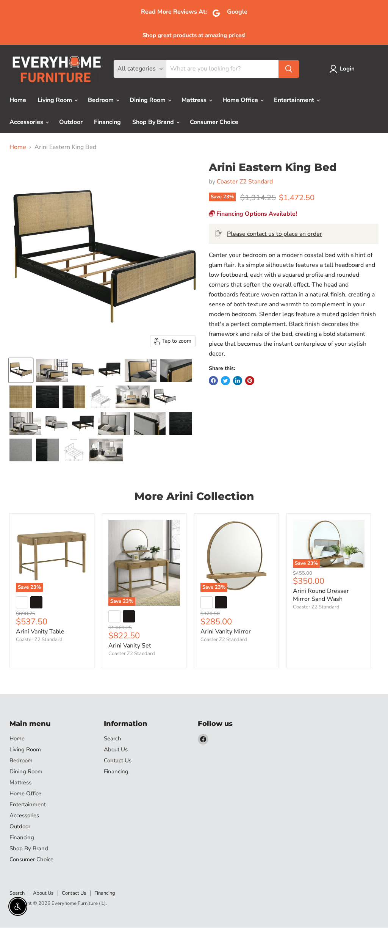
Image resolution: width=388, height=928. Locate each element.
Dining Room (148, 100)
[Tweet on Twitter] (225, 380)
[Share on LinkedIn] (237, 380)
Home (17, 100)
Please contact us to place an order (274, 234)
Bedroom (101, 100)
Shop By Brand (153, 122)
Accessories (27, 122)
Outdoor (71, 122)
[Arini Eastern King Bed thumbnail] (52, 370)
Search (112, 738)
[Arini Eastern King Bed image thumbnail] (21, 370)
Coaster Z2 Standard (245, 181)
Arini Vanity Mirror (225, 631)
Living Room (56, 100)
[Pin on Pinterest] (249, 380)
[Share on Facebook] (213, 380)
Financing (107, 122)
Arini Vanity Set (129, 645)
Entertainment (295, 100)
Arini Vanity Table (40, 631)
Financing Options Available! (256, 214)
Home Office (241, 100)
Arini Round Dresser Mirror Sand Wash (321, 595)
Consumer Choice (214, 122)
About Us (116, 749)
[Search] (288, 69)
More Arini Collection (194, 496)
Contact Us (117, 760)
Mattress (194, 100)
